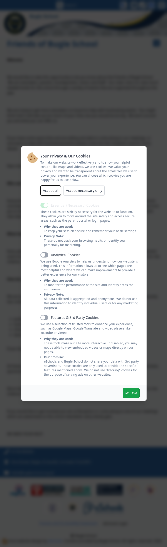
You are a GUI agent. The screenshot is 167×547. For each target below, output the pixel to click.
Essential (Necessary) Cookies (75, 205)
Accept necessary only (84, 190)
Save (133, 393)
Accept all (50, 190)
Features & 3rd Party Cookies (75, 317)
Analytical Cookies (65, 255)
